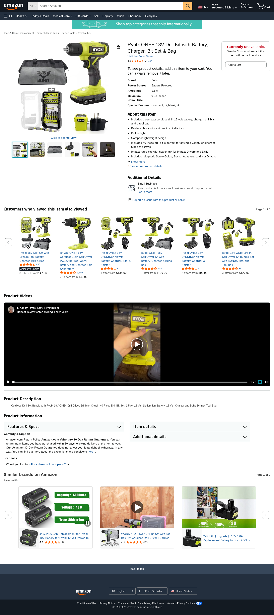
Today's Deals (40, 15)
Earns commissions (48, 307)
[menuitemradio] (260, 382)
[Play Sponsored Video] (137, 507)
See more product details (146, 166)
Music (120, 15)
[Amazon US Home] (83, 592)
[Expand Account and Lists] (236, 7)
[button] (8, 16)
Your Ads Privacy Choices (181, 603)
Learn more (145, 191)
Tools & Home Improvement (19, 33)
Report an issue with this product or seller (158, 199)
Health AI (21, 15)
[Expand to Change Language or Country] (207, 7)
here (90, 451)
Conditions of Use (86, 603)
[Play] (7, 382)
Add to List (234, 64)
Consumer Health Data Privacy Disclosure (141, 603)
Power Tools (68, 33)
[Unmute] (267, 382)
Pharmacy (134, 15)
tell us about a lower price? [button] (47, 464)
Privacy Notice (107, 603)
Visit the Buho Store (140, 56)
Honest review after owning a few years (42, 311)
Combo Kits (84, 33)
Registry (107, 15)
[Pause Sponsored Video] (87, 523)
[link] (36, 257)
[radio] (19, 149)
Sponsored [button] (9, 480)
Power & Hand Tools (48, 33)
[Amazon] (13, 6)
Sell (96, 15)
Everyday (151, 15)
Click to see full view (63, 137)
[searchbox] (110, 6)
